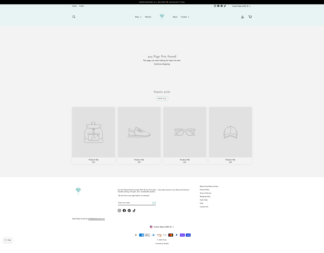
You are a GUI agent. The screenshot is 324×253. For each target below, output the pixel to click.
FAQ (201, 203)
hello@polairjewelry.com (96, 218)
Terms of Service (205, 193)
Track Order (204, 200)
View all (161, 98)
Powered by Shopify (162, 243)
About (175, 17)
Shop (137, 17)
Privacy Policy (204, 189)
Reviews (148, 17)
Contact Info (204, 206)
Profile (81, 6)
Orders (74, 6)
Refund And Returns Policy (209, 186)
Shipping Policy (205, 196)
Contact (184, 17)
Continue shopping (162, 64)
